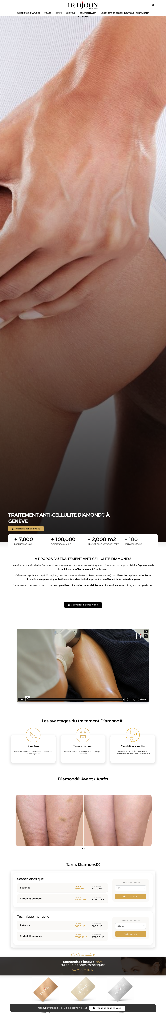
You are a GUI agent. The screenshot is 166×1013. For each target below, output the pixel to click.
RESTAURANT (142, 13)
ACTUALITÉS (82, 16)
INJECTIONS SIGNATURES (28, 13)
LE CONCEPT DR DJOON (111, 13)
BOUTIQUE (129, 13)
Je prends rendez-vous (84, 605)
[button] (18, 821)
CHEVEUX (70, 13)
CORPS (58, 13)
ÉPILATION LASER (88, 13)
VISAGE (47, 13)
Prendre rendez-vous (27, 529)
